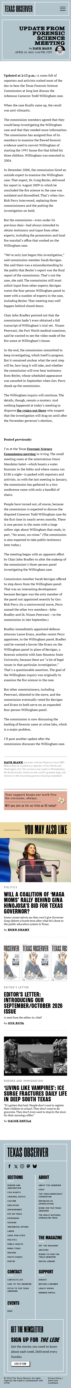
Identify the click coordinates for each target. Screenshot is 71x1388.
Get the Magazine (48, 1245)
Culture (11, 1201)
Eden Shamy (19, 929)
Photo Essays (14, 1257)
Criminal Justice (16, 1196)
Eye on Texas (14, 1214)
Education (13, 1205)
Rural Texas (14, 1248)
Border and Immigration (23, 1081)
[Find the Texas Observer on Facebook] (9, 1167)
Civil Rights (14, 1192)
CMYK (7, 1382)
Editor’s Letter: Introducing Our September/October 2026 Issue (33, 1003)
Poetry (11, 1261)
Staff (42, 1189)
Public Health (15, 1244)
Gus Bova (16, 1023)
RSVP (10, 1311)
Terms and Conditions (53, 1381)
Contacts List (15, 1279)
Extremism (13, 1218)
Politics (10, 887)
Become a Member (48, 1284)
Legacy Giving (46, 1288)
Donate (43, 1279)
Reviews (11, 1252)
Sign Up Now (20, 1363)
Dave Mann (42, 48)
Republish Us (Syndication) (46, 1202)
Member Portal (47, 1292)
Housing (12, 1222)
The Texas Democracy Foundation (51, 1195)
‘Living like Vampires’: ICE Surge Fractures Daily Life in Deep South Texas (35, 1093)
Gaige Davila (19, 1121)
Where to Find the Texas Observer (49, 1255)
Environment (14, 1209)
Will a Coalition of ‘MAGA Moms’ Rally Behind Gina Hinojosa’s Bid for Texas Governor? (34, 903)
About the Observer (50, 1185)
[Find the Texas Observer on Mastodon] (28, 1167)
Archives (44, 1250)
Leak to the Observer (19, 1284)
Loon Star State (16, 1235)
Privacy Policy (54, 1378)
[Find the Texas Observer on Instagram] (22, 1167)
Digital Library (47, 1261)
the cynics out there (31, 410)
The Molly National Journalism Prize (50, 1216)
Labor (10, 1231)
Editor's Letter (16, 987)
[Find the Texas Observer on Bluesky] (35, 1167)
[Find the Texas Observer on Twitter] (16, 1167)
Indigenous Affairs (18, 1227)
